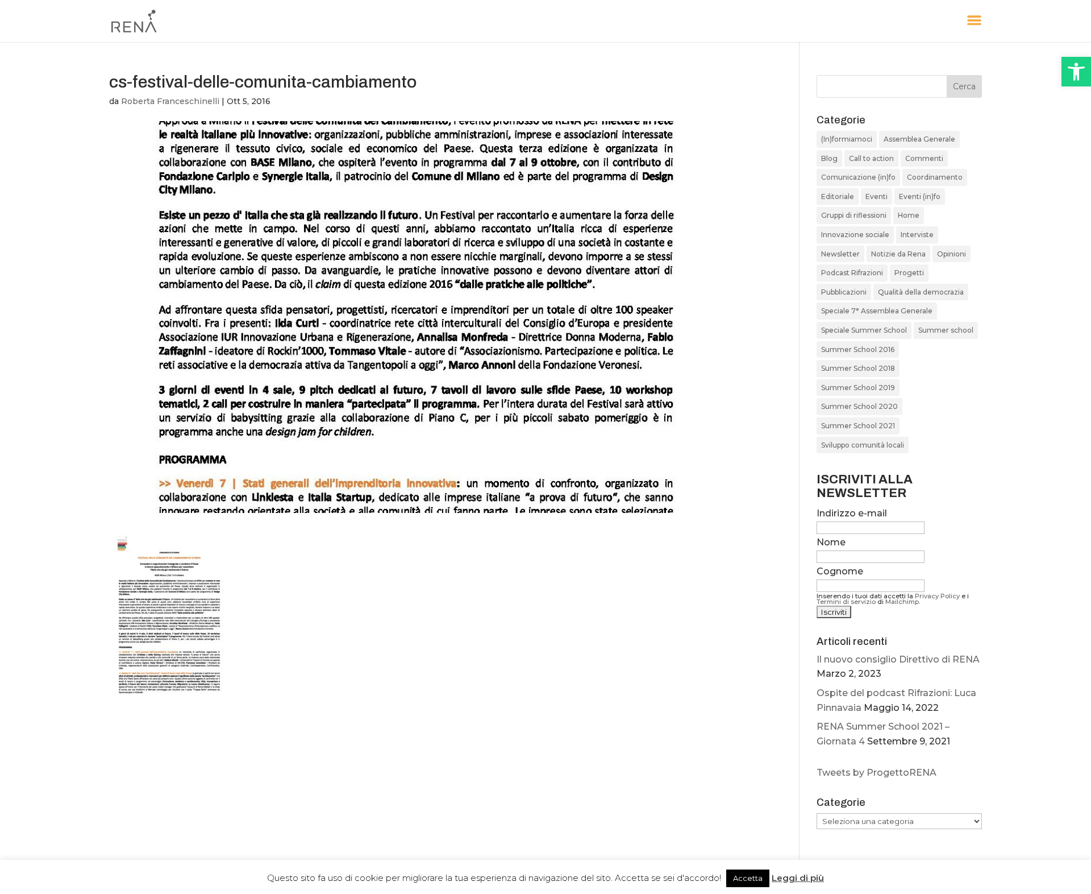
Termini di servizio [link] (846, 602)
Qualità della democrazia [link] (921, 292)
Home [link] (908, 215)
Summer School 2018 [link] (858, 368)
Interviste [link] (917, 234)
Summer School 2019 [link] (858, 387)
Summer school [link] (945, 330)
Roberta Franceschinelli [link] (170, 101)
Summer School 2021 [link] (858, 425)
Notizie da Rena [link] (898, 254)
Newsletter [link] (840, 254)
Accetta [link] (748, 878)
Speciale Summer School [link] (864, 330)
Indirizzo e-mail (852, 513)
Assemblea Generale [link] (919, 139)
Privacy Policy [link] (937, 596)
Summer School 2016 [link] (857, 349)
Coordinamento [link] (935, 177)
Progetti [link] (909, 272)
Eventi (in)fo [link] (919, 196)
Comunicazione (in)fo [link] (858, 177)
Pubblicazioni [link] (844, 292)
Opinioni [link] (951, 254)
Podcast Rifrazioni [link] (852, 272)
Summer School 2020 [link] (859, 406)
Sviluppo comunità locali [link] (862, 445)
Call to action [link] (871, 158)
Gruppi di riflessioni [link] (853, 215)
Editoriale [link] (837, 196)
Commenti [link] (924, 158)
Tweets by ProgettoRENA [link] (876, 772)
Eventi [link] (876, 196)
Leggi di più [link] (798, 877)
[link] (1076, 71)
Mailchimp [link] (902, 602)
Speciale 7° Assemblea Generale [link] (876, 311)
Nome (831, 542)
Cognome (840, 571)
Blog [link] (829, 158)
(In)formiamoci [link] (846, 139)
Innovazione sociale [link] (855, 234)
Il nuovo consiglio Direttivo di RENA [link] (898, 659)
